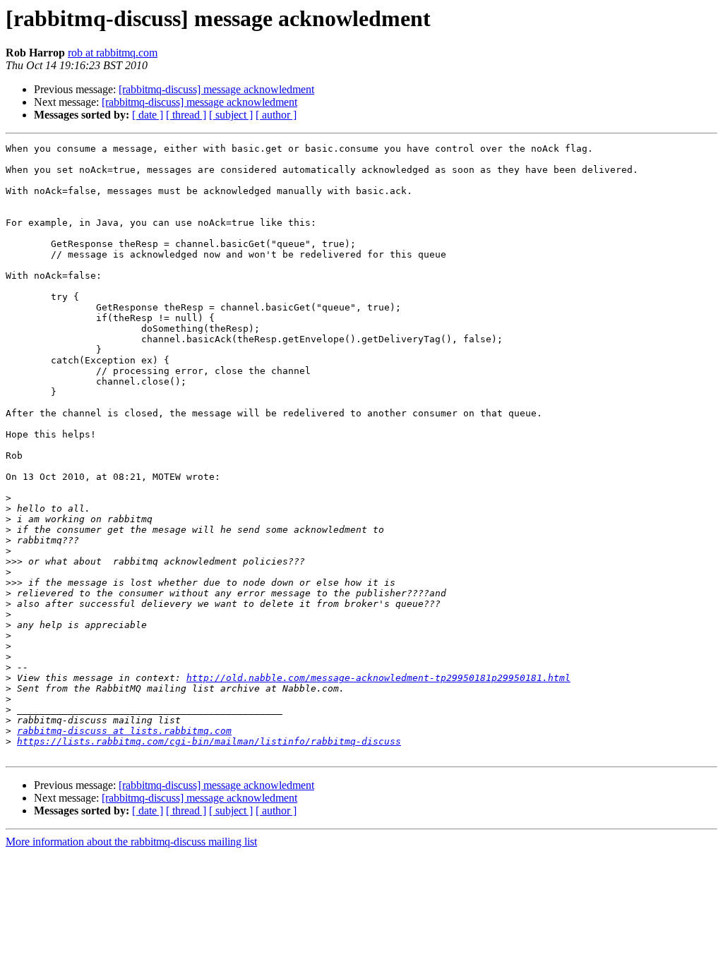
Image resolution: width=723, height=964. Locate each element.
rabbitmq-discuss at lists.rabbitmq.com (124, 730)
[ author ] (276, 115)
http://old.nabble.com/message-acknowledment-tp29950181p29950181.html (378, 678)
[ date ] (147, 115)
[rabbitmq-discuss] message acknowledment (216, 89)
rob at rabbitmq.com (112, 53)
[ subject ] (231, 115)
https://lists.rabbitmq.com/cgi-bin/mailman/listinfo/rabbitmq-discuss (209, 741)
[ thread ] (186, 115)
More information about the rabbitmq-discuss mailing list (131, 842)
